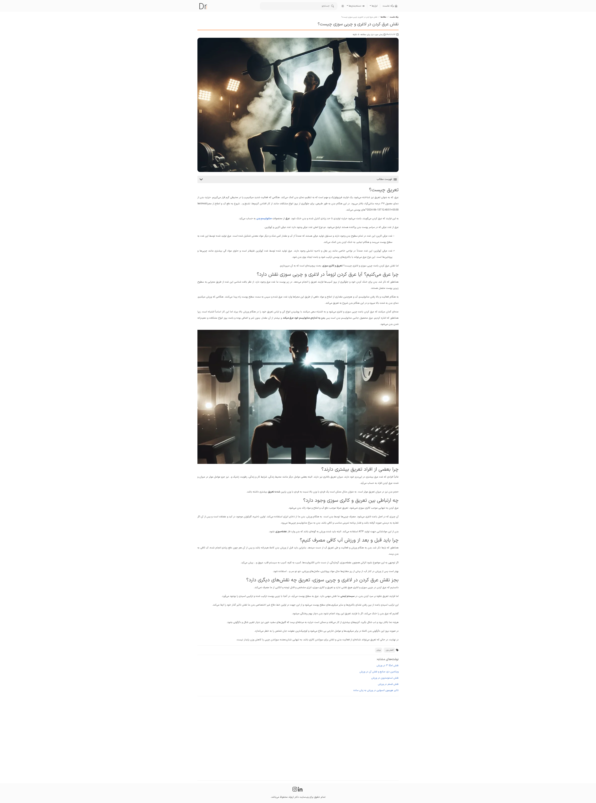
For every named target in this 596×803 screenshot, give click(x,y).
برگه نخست (389, 6)
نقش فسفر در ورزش (388, 684)
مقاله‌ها (383, 17)
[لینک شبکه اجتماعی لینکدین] (301, 789)
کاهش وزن (390, 650)
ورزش (379, 650)
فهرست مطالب (385, 179)
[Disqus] (298, 737)
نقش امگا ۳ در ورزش (388, 665)
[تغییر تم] (342, 6)
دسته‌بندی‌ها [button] (355, 6)
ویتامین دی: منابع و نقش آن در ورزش (379, 672)
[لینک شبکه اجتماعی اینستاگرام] (294, 789)
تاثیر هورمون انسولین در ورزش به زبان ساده (376, 690)
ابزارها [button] (374, 6)
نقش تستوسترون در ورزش (385, 678)
